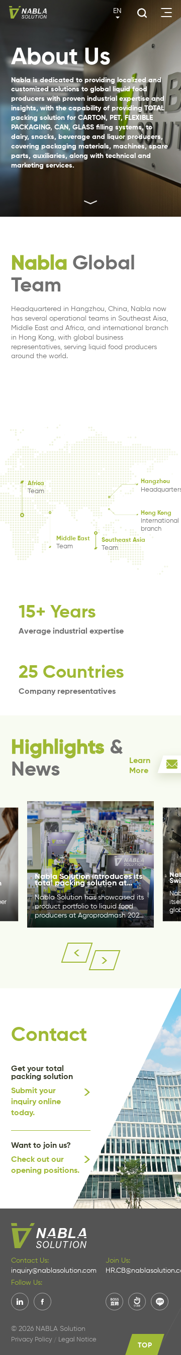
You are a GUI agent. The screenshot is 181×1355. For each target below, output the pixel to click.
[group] (90, 864)
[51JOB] (137, 1301)
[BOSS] (114, 1301)
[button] (76, 953)
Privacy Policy (31, 1339)
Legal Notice (77, 1339)
